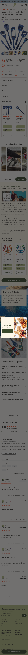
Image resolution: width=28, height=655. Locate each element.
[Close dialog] (26, 318)
